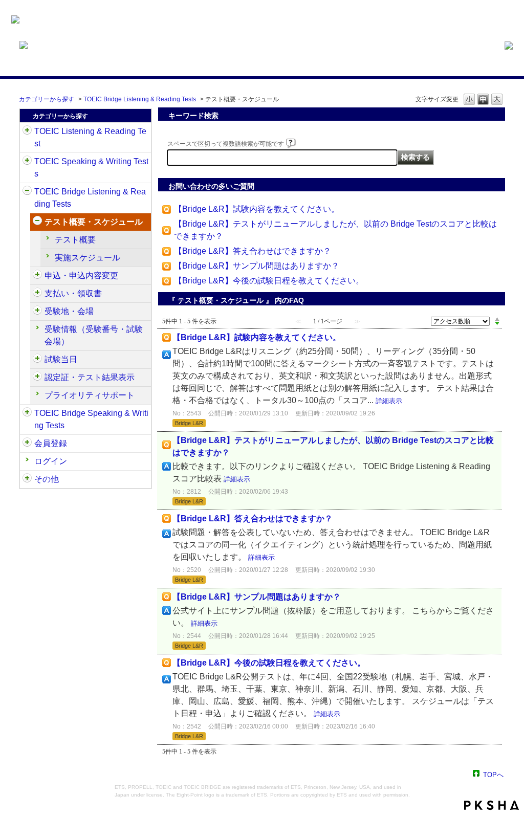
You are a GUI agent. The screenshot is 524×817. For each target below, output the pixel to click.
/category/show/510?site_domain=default (37, 222)
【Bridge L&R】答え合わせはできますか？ (252, 251)
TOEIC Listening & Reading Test (90, 137)
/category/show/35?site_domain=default (27, 479)
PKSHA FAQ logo (491, 805)
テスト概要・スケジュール (94, 221)
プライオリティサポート (90, 395)
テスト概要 (75, 239)
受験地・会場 (69, 311)
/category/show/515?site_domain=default (37, 276)
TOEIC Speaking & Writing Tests (91, 167)
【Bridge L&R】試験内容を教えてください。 (256, 209)
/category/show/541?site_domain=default (37, 377)
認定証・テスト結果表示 (90, 377)
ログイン (50, 461)
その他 (46, 479)
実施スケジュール (87, 257)
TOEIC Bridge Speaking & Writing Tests (91, 419)
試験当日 (61, 359)
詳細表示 (389, 401)
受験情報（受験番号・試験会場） (94, 335)
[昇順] (497, 319)
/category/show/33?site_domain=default (27, 192)
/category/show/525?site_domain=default (37, 294)
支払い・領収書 (73, 293)
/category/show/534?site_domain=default (37, 360)
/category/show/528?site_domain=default (37, 311)
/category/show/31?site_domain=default (27, 131)
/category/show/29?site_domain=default (27, 443)
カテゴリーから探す (46, 99)
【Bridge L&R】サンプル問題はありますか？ (256, 265)
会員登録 (50, 443)
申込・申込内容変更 (81, 275)
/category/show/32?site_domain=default (27, 162)
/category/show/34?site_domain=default (27, 413)
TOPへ (493, 774)
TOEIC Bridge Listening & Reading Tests (139, 99)
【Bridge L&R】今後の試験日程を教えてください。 (269, 280)
